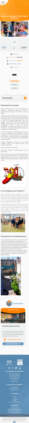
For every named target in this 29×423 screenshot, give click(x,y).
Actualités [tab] (14, 88)
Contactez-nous (14, 381)
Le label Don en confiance (14, 402)
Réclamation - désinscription (14, 412)
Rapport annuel (14, 390)
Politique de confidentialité (14, 410)
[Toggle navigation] (26, 3)
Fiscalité (14, 400)
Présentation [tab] (14, 81)
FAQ (14, 397)
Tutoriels (14, 396)
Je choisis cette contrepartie (13, 343)
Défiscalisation (7, 98)
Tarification (14, 399)
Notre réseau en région (14, 388)
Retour (3, 13)
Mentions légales (14, 408)
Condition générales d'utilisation (14, 409)
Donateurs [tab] (14, 84)
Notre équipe (14, 387)
